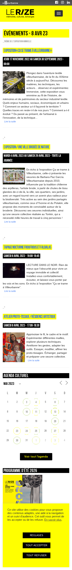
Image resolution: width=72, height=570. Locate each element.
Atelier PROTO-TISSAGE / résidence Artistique (29, 316)
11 (36, 411)
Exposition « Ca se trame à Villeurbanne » (28, 50)
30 (17, 440)
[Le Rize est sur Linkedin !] (68, 3)
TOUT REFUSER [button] (36, 555)
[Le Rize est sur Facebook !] (56, 3)
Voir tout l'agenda (36, 456)
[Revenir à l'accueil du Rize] (20, 13)
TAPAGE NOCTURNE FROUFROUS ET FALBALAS (27, 247)
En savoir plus (52, 519)
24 (26, 430)
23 (17, 430)
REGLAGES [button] (36, 535)
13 (55, 411)
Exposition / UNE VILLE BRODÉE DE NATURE (26, 147)
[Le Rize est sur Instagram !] (62, 3)
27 (55, 430)
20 (55, 421)
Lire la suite (10, 121)
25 (36, 430)
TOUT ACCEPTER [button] (36, 545)
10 (26, 411)
